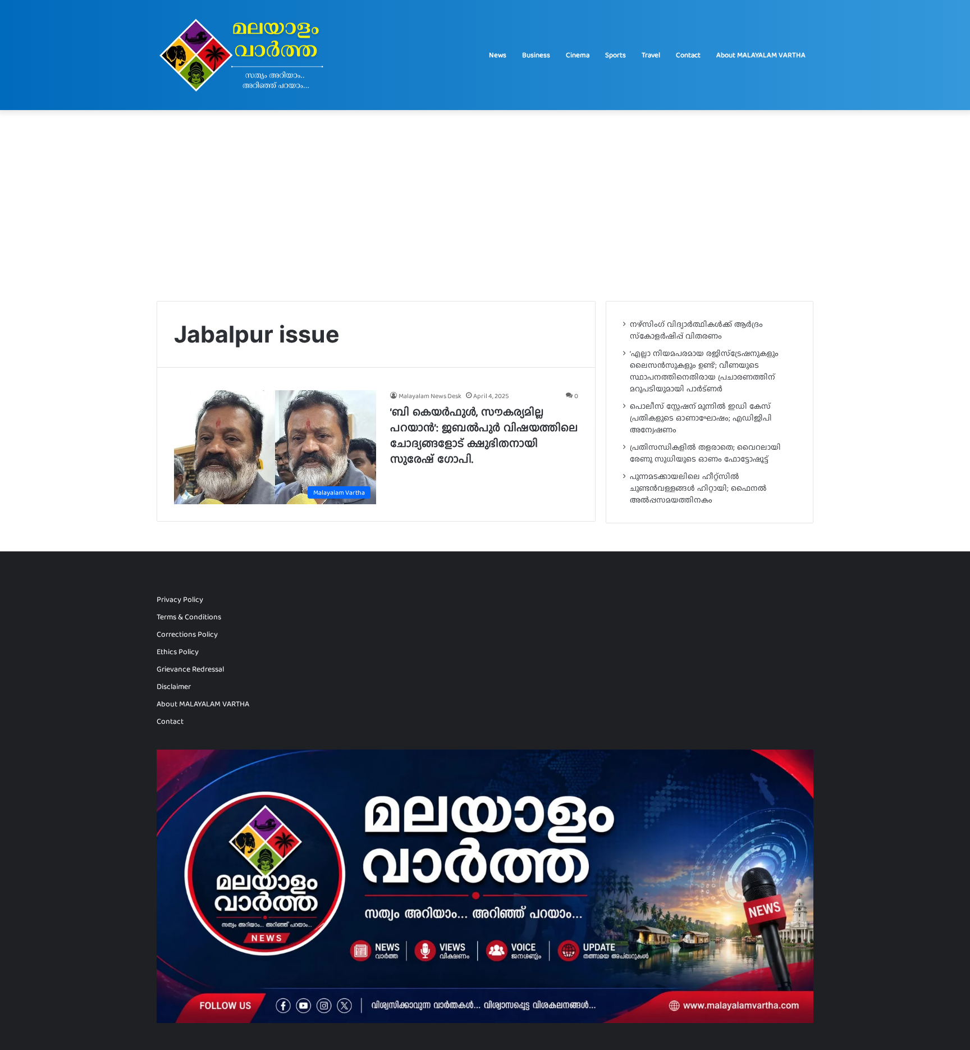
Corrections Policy (187, 634)
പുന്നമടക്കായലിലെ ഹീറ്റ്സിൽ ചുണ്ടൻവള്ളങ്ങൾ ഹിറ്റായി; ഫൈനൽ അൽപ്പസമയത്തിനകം (698, 488)
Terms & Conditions (189, 616)
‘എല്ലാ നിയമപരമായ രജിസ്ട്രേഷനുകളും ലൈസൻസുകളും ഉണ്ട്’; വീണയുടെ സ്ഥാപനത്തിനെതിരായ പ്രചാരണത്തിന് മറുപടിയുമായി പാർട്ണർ (704, 371)
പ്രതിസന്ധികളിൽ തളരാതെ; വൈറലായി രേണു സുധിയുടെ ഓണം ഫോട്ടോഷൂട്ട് (705, 452)
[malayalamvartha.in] (244, 55)
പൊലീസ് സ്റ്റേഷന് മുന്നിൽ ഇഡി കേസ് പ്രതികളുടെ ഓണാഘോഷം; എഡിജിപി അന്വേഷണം (701, 417)
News (497, 54)
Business (536, 54)
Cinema (577, 54)
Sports (615, 54)
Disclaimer (174, 686)
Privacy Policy (180, 599)
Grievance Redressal (190, 668)
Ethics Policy (178, 652)
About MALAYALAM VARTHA (761, 54)
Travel (651, 54)
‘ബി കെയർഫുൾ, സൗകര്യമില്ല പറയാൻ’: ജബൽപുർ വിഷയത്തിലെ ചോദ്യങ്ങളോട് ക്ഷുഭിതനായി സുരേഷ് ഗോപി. (484, 435)
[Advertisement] (485, 205)
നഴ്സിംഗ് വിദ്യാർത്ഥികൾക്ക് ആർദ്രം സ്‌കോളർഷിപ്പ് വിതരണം (696, 329)
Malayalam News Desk (430, 396)
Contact (688, 54)
